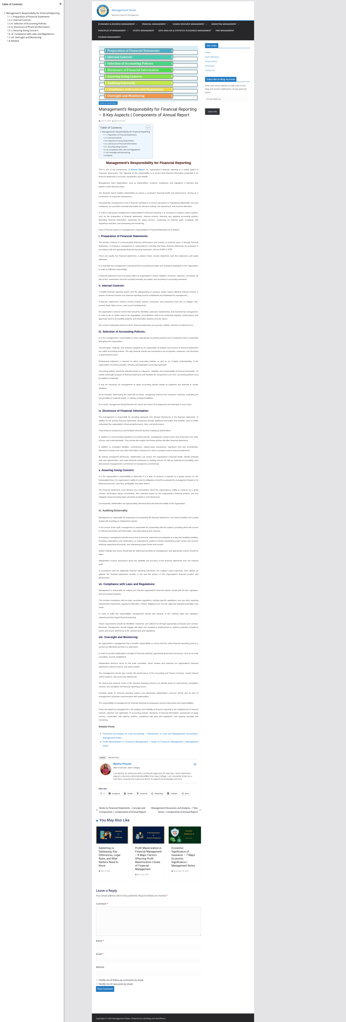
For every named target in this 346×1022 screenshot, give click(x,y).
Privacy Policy (211, 61)
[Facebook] (195, 764)
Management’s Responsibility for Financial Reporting (126, 131)
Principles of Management (112, 30)
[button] (136, 24)
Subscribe (212, 111)
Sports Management (143, 30)
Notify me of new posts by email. (116, 983)
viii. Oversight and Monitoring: (118, 152)
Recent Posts (113, 758)
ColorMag (146, 1018)
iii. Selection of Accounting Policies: (120, 140)
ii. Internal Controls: (114, 138)
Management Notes (124, 10)
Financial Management (154, 24)
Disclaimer (210, 66)
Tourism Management (109, 37)
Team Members (212, 57)
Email (99, 953)
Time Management (224, 30)
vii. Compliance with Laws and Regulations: (123, 149)
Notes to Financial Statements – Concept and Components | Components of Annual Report (122, 809)
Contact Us (210, 70)
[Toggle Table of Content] (147, 127)
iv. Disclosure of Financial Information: (121, 143)
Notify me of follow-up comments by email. (121, 980)
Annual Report (138, 169)
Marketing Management (223, 24)
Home (207, 52)
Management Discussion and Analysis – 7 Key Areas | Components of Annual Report (174, 809)
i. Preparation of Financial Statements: (121, 135)
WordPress (160, 1018)
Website (100, 967)
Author (102, 758)
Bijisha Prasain (119, 121)
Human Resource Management (188, 24)
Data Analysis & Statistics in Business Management (184, 30)
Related (109, 155)
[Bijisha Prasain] (105, 765)
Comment (102, 903)
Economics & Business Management (116, 24)
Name (100, 940)
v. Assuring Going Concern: (117, 146)
